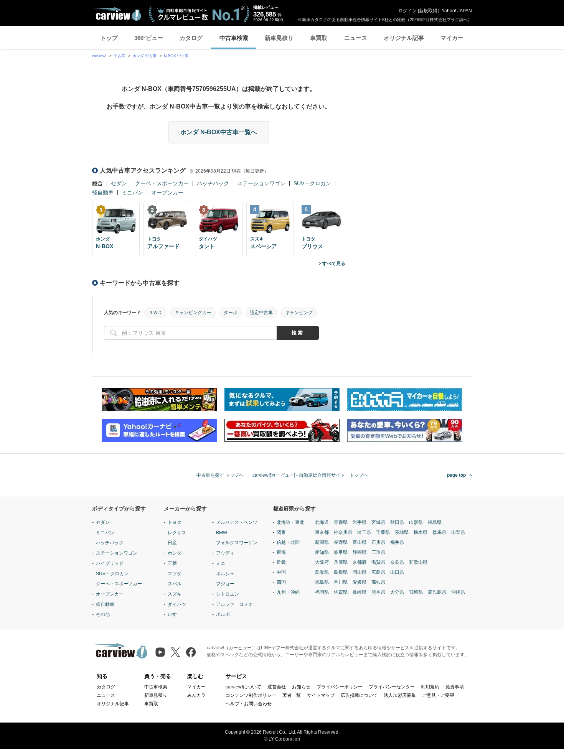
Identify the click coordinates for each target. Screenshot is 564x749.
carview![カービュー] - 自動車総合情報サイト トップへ (310, 475)
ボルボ (223, 614)
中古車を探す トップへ (220, 475)
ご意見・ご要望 (438, 695)
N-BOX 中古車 (176, 56)
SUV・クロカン (312, 183)
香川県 (341, 582)
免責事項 (454, 687)
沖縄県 (458, 592)
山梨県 (458, 532)
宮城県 (378, 522)
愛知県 (322, 552)
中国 (281, 572)
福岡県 (322, 592)
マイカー (451, 38)
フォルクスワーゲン (236, 542)
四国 (281, 582)
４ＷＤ (155, 312)
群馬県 (439, 532)
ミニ (220, 563)
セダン (119, 183)
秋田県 (397, 522)
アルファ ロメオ (234, 604)
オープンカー (167, 192)
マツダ (174, 573)
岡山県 (359, 572)
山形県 (416, 522)
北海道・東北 (290, 522)
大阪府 (322, 562)
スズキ (174, 594)
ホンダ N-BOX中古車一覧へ (218, 132)
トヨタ (174, 522)
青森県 (341, 522)
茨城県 (402, 532)
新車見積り (279, 38)
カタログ (191, 38)
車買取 (318, 38)
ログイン (407, 10)
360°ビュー (148, 38)
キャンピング (299, 312)
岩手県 (359, 522)
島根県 (341, 572)
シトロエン (227, 594)
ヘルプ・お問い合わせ (249, 703)
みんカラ (196, 695)
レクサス (177, 532)
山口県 (397, 572)
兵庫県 (341, 562)
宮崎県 (416, 592)
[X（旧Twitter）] (175, 652)
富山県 (359, 542)
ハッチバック (213, 183)
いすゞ (174, 614)
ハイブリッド (110, 563)
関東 (281, 532)
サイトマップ (321, 695)
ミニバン (132, 192)
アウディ (225, 553)
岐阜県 (341, 552)
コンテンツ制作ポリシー (251, 695)
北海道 (322, 522)
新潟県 (322, 542)
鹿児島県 (437, 592)
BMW (221, 532)
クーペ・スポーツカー (162, 183)
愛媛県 (359, 582)
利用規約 (430, 687)
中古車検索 (233, 38)
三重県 (378, 552)
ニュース (355, 38)
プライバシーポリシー (340, 687)
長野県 (341, 542)
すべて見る (333, 263)
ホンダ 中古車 (144, 56)
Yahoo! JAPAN (457, 10)
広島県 (378, 572)
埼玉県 (364, 532)
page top (456, 475)
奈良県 (397, 562)
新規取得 (428, 10)
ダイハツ (177, 604)
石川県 (378, 542)
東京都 (322, 532)
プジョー (225, 583)
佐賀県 (341, 592)
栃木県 (420, 532)
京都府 (359, 562)
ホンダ (174, 553)
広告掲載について (359, 695)
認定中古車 (261, 312)
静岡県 (359, 552)
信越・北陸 (288, 542)
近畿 (281, 562)
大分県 (397, 592)
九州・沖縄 (288, 592)
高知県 (378, 582)
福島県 (435, 522)
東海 (281, 552)
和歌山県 (418, 562)
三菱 (172, 563)
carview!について (243, 687)
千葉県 (383, 532)
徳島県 (322, 582)
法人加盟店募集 (400, 695)
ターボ (230, 312)
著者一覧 (291, 695)
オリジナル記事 (404, 38)
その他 (103, 614)
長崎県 (359, 592)
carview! (99, 56)
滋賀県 (378, 562)
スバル (174, 583)
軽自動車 (103, 192)
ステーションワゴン (261, 183)
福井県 (397, 542)
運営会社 (276, 687)
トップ (109, 38)
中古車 (119, 56)
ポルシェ (225, 573)
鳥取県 (322, 572)
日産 (172, 542)
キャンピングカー (193, 312)
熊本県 (378, 592)
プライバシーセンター (392, 687)
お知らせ (301, 687)
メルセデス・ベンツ (236, 522)
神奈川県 (343, 532)
